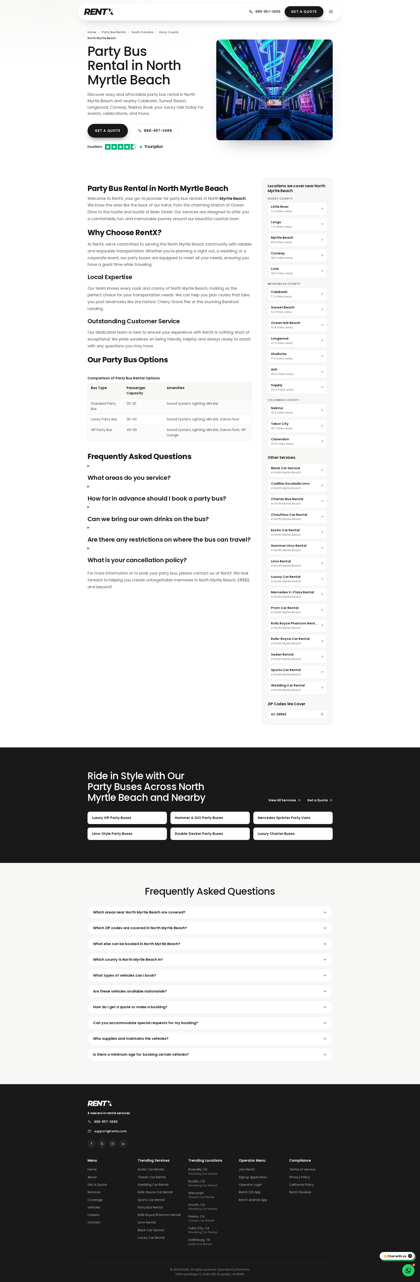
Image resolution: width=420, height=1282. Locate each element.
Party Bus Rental (114, 32)
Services (94, 1192)
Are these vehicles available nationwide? (130, 991)
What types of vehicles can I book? (124, 975)
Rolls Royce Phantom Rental (159, 1215)
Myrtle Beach (233, 198)
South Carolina (142, 32)
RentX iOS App (250, 1192)
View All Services (282, 800)
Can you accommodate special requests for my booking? (145, 1022)
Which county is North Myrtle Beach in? (128, 959)
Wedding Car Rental (153, 1184)
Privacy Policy (299, 1177)
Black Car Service (151, 1230)
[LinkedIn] (123, 1144)
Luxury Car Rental (151, 1237)
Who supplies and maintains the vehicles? (130, 1038)
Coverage (95, 1200)
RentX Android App (253, 1200)
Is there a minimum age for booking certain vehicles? (141, 1054)
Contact (94, 1222)
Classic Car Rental (152, 1177)
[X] (102, 1144)
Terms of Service (302, 1169)
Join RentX (247, 1169)
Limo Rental (147, 1222)
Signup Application (253, 1177)
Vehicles (94, 1207)
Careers (94, 1215)
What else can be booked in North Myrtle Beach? (136, 943)
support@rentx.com (110, 1131)
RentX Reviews (300, 1192)
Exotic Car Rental (151, 1169)
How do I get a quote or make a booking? (130, 1007)
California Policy (301, 1184)
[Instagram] (113, 1144)
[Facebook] (91, 1144)
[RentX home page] (99, 12)
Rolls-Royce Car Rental (155, 1192)
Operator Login (250, 1184)
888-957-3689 (267, 11)
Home (92, 32)
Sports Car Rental (151, 1200)
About (92, 1177)
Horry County (169, 32)
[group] (170, 408)
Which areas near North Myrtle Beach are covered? (139, 912)
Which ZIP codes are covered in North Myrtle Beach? (140, 927)
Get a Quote (304, 11)
